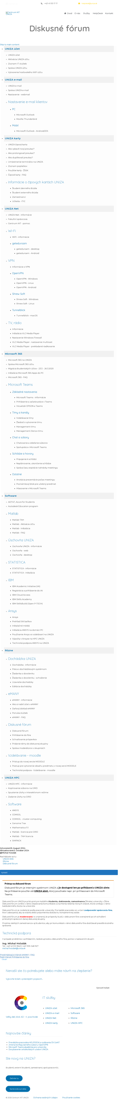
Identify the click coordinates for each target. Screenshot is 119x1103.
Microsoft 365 (78, 1008)
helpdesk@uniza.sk (89, 3)
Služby (86, 13)
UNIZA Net (50, 1018)
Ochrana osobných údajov (45, 1098)
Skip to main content (9, 45)
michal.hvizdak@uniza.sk (13, 948)
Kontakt (109, 13)
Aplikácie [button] (13, 4)
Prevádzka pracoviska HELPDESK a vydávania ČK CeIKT (34, 1042)
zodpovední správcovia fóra (98, 910)
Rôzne (74, 1018)
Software (75, 1013)
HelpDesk (98, 13)
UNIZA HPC (77, 1023)
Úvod (69, 13)
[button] (59, 49)
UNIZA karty (51, 1023)
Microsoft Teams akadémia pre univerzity (27, 1047)
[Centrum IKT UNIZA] (14, 13)
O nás (77, 13)
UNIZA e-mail (52, 1013)
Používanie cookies (71, 1098)
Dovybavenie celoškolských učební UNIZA (28, 1049)
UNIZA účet (41, 891)
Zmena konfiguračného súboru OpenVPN (28, 1045)
